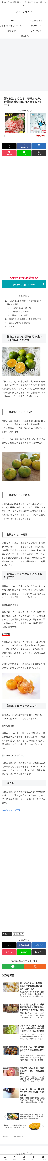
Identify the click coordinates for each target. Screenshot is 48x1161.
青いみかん (19, 934)
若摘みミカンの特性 (20, 312)
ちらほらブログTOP (11, 810)
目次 (21, 296)
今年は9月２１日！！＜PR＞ (24, 285)
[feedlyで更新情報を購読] (13, 966)
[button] (38, 153)
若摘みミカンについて (21, 308)
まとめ (11, 326)
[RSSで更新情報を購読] (35, 966)
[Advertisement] (24, 66)
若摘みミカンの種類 (19, 315)
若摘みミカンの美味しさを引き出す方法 (25, 319)
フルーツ (8, 934)
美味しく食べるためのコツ (19, 323)
